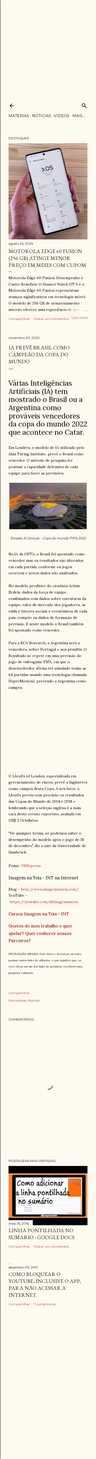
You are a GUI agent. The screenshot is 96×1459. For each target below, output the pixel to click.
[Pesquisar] (84, 104)
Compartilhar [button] (19, 319)
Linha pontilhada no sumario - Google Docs (41, 1234)
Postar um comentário (51, 319)
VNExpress (31, 865)
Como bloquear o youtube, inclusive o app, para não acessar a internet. (45, 1284)
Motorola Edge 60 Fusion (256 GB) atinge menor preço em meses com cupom (47, 258)
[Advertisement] (48, 48)
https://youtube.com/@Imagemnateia (44, 901)
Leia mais (79, 318)
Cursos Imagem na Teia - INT (39, 913)
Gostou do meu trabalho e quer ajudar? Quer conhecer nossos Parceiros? (40, 933)
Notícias (34, 1000)
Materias (19, 115)
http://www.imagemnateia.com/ (50, 889)
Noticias (41, 115)
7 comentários (45, 1304)
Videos (61, 115)
